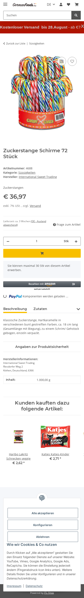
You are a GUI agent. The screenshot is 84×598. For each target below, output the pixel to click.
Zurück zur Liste (15, 43)
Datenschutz (34, 586)
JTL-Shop (49, 593)
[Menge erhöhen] (76, 241)
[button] (61, 4)
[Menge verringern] (7, 241)
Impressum (14, 586)
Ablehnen (43, 536)
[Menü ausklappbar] (5, 2)
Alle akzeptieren (43, 513)
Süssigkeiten (26, 172)
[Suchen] (76, 15)
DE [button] (49, 4)
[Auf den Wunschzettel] (72, 61)
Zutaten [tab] (40, 309)
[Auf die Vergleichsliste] (61, 61)
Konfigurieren (42, 525)
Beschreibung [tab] (15, 309)
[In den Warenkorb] (42, 253)
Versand (35, 206)
